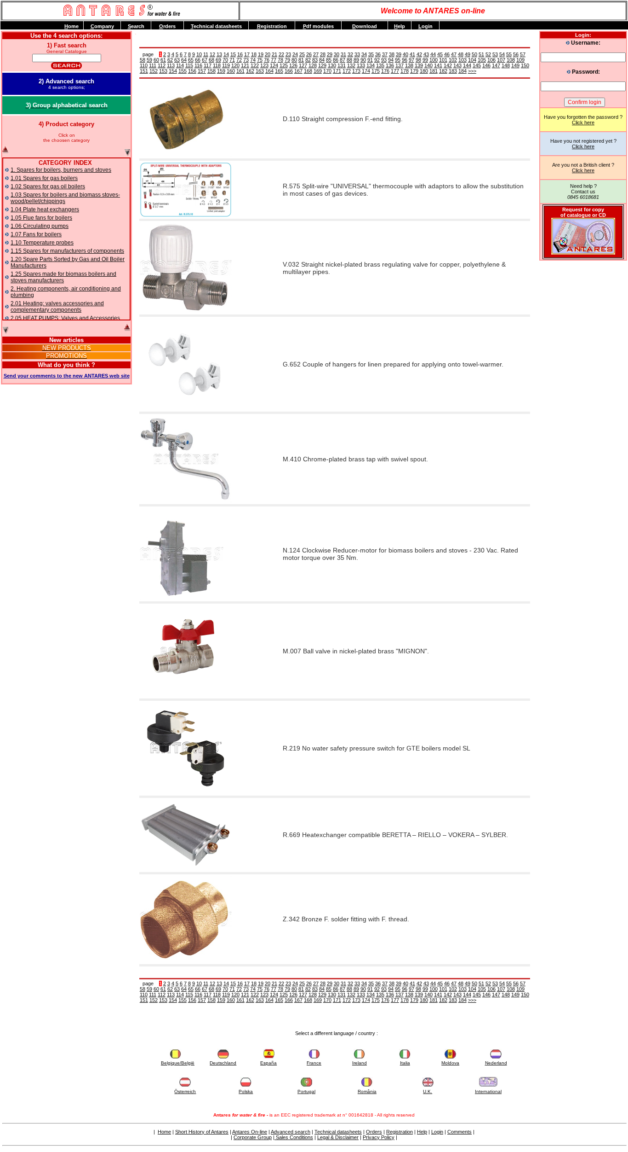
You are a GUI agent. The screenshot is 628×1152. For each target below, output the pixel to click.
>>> (472, 71)
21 (274, 54)
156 (192, 71)
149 (515, 65)
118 (217, 65)
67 (204, 60)
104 (472, 60)
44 (433, 54)
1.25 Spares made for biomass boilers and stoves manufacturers (63, 277)
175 (375, 71)
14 (226, 54)
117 (207, 65)
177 (395, 71)
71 (232, 60)
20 (267, 54)
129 (322, 65)
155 (182, 71)
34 (364, 54)
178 (404, 71)
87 (342, 60)
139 (419, 65)
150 (525, 65)
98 (418, 60)
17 (247, 54)
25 (302, 54)
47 (454, 54)
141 (438, 65)
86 (335, 60)
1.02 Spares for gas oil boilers (48, 186)
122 (255, 65)
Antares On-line (249, 1132)
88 (349, 60)
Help (422, 1132)
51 (481, 54)
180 (424, 71)
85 (328, 60)
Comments (459, 1132)
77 (273, 60)
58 (142, 60)
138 (409, 65)
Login (437, 1132)
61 (163, 60)
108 (511, 60)
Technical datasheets (338, 1132)
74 (253, 60)
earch (136, 26)
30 (336, 54)
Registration (399, 1132)
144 (467, 65)
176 (385, 71)
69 (218, 60)
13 (219, 54)
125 (284, 65)
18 (254, 54)
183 (453, 71)
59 (149, 60)
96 (404, 60)
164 (269, 71)
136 (390, 65)
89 (356, 60)
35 (371, 54)
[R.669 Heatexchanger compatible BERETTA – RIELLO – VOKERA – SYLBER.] (186, 869)
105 (482, 60)
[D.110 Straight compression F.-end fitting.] (186, 155)
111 (152, 65)
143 (457, 65)
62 (170, 60)
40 (405, 54)
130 (332, 65)
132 (351, 65)
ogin (425, 26)
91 (370, 60)
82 (308, 60)
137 (399, 65)
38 (391, 54)
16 (240, 54)
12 (212, 54)
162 (250, 71)
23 (288, 54)
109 (520, 60)
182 (443, 71)
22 (281, 54)
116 (198, 65)
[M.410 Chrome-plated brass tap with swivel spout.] (186, 501)
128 (312, 65)
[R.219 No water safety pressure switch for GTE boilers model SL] (186, 792)
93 (384, 60)
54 (502, 54)
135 (380, 65)
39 (398, 54)
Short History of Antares (201, 1132)
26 (309, 54)
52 (488, 54)
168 (308, 71)
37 (385, 54)
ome (71, 26)
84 (322, 60)
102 (453, 60)
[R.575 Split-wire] (186, 215)
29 (329, 54)
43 (426, 54)
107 (501, 60)
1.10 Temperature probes (42, 242)
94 (391, 60)
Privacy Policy (378, 1137)
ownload (364, 26)
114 (180, 65)
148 (506, 65)
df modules (318, 26)
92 (377, 60)
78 (280, 60)
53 (495, 54)
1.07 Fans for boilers (36, 234)
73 (246, 60)
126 (293, 65)
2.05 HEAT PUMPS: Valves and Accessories (65, 318)
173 (356, 71)
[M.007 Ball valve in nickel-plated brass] (186, 695)
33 (357, 54)
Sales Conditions (293, 1137)
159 (221, 71)
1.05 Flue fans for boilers (41, 218)
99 (425, 60)
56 (516, 54)
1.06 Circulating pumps (40, 226)
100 (433, 60)
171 (337, 71)
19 (260, 54)
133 (361, 65)
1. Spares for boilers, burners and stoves (61, 170)
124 (274, 65)
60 (156, 60)
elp (399, 26)
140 (428, 65)
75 (260, 60)
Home (164, 1132)
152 (153, 71)
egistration (272, 26)
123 (264, 65)
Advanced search (290, 1132)
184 (462, 71)
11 (205, 54)
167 (298, 71)
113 (171, 65)
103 (462, 60)
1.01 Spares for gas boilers (44, 178)
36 (378, 54)
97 (411, 60)
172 (347, 71)
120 (235, 65)
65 (191, 60)
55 (509, 54)
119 (226, 65)
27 (316, 54)
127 (303, 65)
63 (177, 60)
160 (231, 71)
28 (322, 54)
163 (260, 71)
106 (491, 60)
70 (225, 60)
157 (202, 71)
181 (433, 71)
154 (173, 71)
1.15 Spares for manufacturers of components (67, 251)
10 (199, 54)
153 (163, 71)
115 (189, 65)
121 (245, 65)
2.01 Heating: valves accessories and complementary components (57, 306)
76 (266, 60)
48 (460, 54)
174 (366, 71)
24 (295, 54)
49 (467, 54)
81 (301, 60)
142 (448, 65)
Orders (374, 1132)
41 (412, 54)
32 (350, 54)
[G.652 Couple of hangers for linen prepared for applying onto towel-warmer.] (186, 408)
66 (197, 60)
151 (144, 71)
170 (327, 71)
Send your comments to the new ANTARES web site (67, 375)
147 (496, 65)
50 (474, 54)
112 (162, 65)
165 (279, 71)
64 (184, 60)
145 (477, 65)
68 (211, 60)
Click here (583, 122)
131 (341, 65)
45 (440, 54)
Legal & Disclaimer (338, 1137)
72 (239, 60)
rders (167, 26)
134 (370, 65)
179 (414, 71)
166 (289, 71)
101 (443, 60)
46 (447, 54)
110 (144, 65)
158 (211, 71)
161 (240, 71)
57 (522, 54)
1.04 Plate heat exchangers (45, 209)
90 (363, 60)
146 (486, 65)
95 (397, 60)
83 (315, 60)
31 (343, 54)
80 (294, 60)
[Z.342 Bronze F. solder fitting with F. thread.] (186, 961)
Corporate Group (253, 1137)
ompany (102, 26)
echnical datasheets (216, 26)
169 (318, 71)
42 (419, 54)
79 (287, 60)
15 (233, 54)
